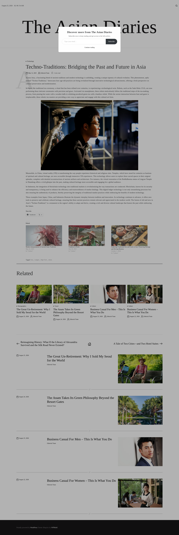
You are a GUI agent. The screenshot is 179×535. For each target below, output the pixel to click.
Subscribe (111, 41)
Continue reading (90, 47)
